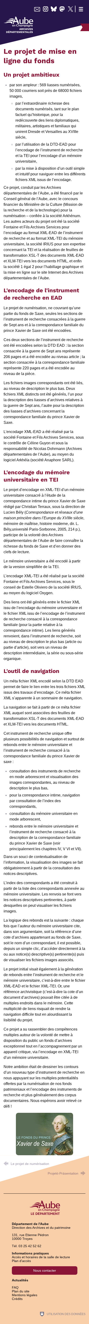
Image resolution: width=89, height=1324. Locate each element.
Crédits (17, 1299)
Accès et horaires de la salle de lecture (41, 1257)
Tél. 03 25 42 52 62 (26, 1246)
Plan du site (20, 1291)
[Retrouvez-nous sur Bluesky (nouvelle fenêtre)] (54, 9)
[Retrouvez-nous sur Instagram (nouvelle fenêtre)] (45, 9)
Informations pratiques (30, 1253)
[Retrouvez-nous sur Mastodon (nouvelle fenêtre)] (62, 9)
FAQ (15, 1287)
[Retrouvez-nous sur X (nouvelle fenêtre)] (70, 9)
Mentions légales (24, 1295)
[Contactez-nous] (37, 9)
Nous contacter (44, 1270)
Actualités (20, 1280)
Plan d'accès (21, 1261)
